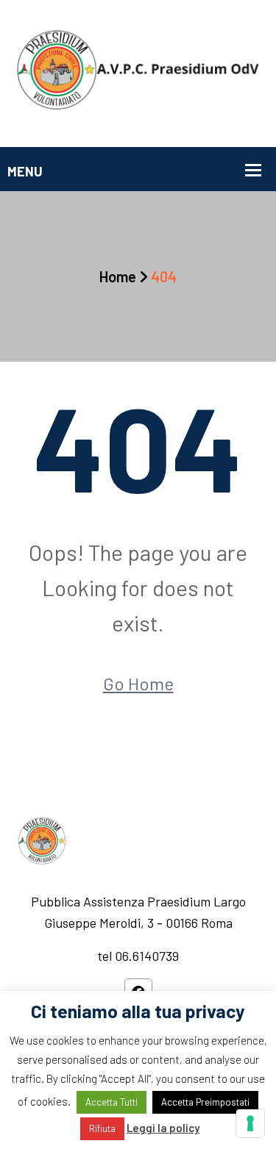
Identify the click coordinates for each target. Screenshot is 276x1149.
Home (117, 276)
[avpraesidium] (138, 72)
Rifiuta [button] (102, 1128)
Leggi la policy (163, 1127)
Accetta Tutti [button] (111, 1102)
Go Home (138, 683)
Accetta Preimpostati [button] (205, 1102)
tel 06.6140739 (138, 956)
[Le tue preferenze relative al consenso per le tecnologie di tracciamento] (250, 1123)
